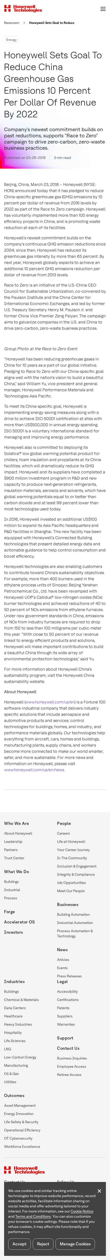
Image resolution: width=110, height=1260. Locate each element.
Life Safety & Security (21, 1122)
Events (62, 968)
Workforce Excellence (22, 1146)
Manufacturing (16, 1065)
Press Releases (69, 976)
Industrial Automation (75, 923)
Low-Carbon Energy (20, 1057)
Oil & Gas (11, 1074)
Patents (63, 1008)
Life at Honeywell (71, 841)
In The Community (72, 858)
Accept (19, 1244)
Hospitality (13, 1032)
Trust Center (14, 858)
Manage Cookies (75, 1244)
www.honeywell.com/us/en (49, 702)
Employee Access (71, 1066)
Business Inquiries (72, 1058)
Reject (43, 1244)
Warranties (66, 1024)
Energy (11, 40)
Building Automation (73, 914)
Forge (9, 911)
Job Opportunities (71, 883)
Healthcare (13, 1016)
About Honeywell (18, 833)
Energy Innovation (19, 1114)
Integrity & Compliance (76, 874)
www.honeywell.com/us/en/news (34, 769)
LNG (7, 1049)
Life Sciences (15, 1041)
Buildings (11, 882)
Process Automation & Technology (75, 933)
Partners (11, 850)
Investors (13, 932)
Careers (63, 833)
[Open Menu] (103, 9)
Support (65, 1038)
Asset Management (20, 1105)
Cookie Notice (82, 1211)
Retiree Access (69, 1075)
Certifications (68, 1000)
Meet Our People (71, 891)
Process (10, 898)
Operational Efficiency (22, 1130)
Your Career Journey (73, 850)
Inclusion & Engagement (76, 866)
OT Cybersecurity (18, 1138)
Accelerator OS (19, 922)
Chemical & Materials (21, 1000)
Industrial (12, 890)
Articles (63, 960)
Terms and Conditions (33, 1216)
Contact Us (68, 1048)
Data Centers (15, 1008)
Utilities (10, 1082)
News (62, 949)
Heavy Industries (18, 1024)
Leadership (13, 841)
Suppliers (65, 1016)
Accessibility (67, 991)
